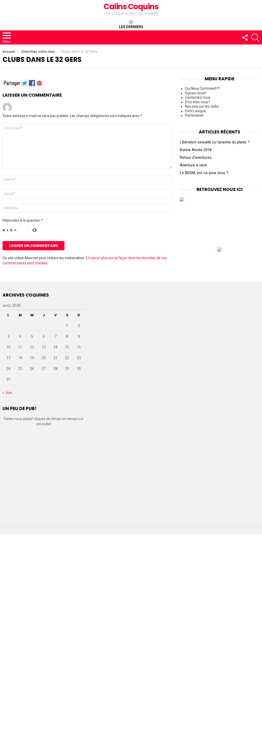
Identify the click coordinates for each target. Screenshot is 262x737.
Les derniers (131, 27)
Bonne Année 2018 (196, 150)
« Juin (7, 393)
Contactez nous (198, 97)
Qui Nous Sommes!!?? (202, 88)
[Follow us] (245, 37)
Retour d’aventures (196, 157)
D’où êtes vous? (197, 102)
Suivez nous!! (195, 93)
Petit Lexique (195, 111)
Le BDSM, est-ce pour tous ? (204, 173)
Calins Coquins (131, 6)
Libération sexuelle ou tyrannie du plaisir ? (215, 142)
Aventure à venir (193, 165)
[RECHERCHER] (255, 37)
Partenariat (194, 115)
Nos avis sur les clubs (202, 106)
